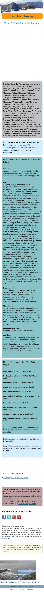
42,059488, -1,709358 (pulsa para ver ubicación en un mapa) (20, 147)
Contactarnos (28, 16)
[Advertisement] (22, 51)
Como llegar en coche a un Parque (15, 478)
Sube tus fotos (6, 538)
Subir (21, 586)
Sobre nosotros (29, 586)
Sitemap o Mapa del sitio (27, 504)
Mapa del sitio (15, 16)
